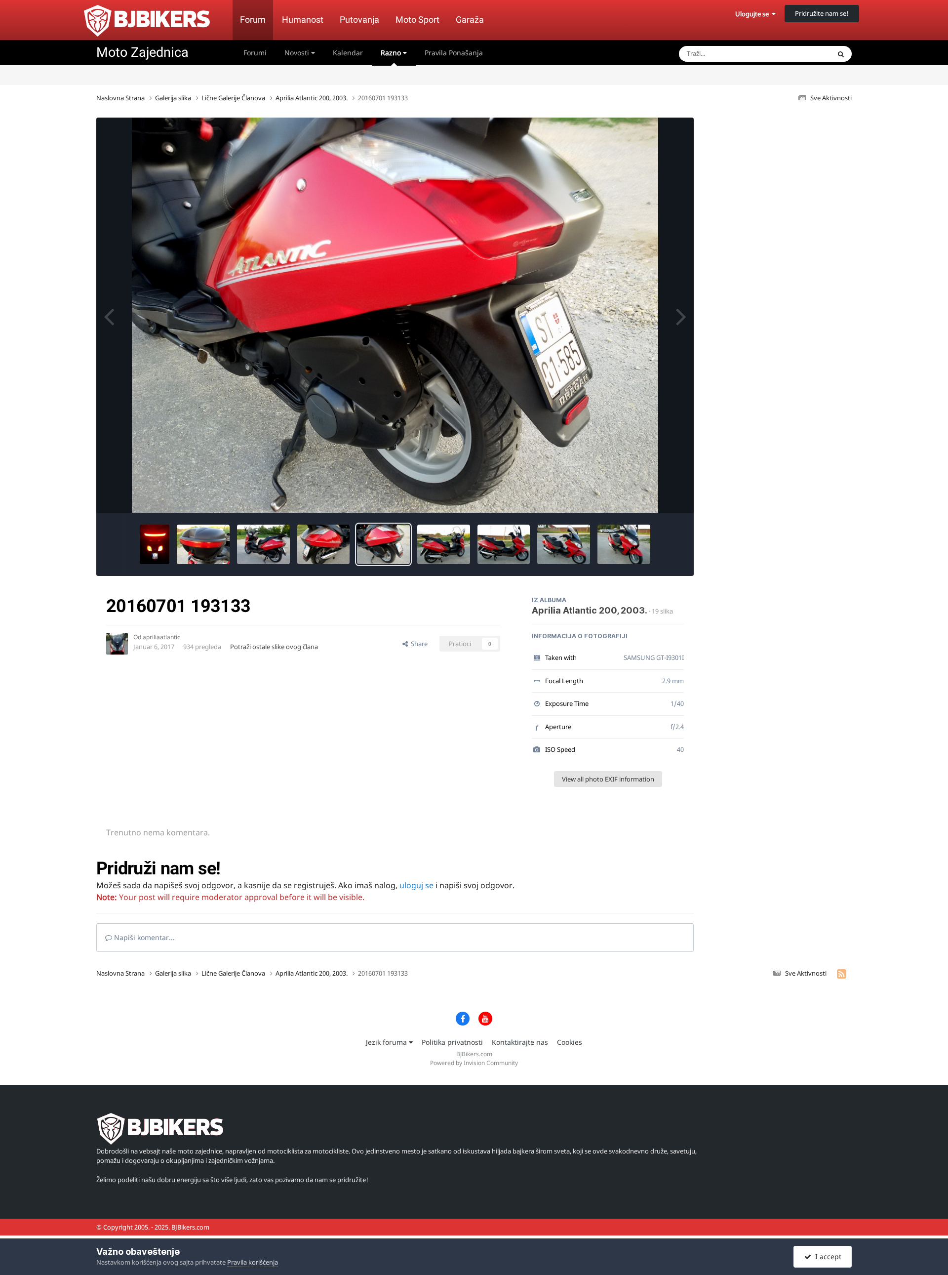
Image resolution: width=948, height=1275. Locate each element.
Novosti (297, 52)
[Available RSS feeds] (841, 974)
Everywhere (800, 53)
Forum (253, 19)
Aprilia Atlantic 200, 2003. (589, 610)
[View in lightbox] (395, 315)
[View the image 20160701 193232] (263, 544)
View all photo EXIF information (608, 779)
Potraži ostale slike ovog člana (274, 646)
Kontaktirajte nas (520, 1042)
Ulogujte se (753, 13)
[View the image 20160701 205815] (154, 544)
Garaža (470, 19)
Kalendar (348, 52)
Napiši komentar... (143, 937)
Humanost (302, 19)
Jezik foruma (387, 1042)
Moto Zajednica (142, 52)
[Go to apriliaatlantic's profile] (117, 644)
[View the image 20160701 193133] (383, 544)
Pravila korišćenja (252, 1262)
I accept (826, 1256)
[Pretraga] (841, 54)
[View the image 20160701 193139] (323, 544)
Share (418, 643)
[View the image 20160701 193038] (503, 544)
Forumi (255, 52)
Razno (392, 52)
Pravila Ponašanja (454, 52)
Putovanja (359, 19)
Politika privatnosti (452, 1042)
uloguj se (416, 885)
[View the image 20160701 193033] (563, 544)
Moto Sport (417, 19)
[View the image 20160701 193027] (623, 544)
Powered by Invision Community (474, 1063)
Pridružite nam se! (822, 13)
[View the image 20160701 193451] (203, 544)
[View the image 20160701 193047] (443, 544)
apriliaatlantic (161, 637)
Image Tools (653, 495)
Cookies (569, 1042)
